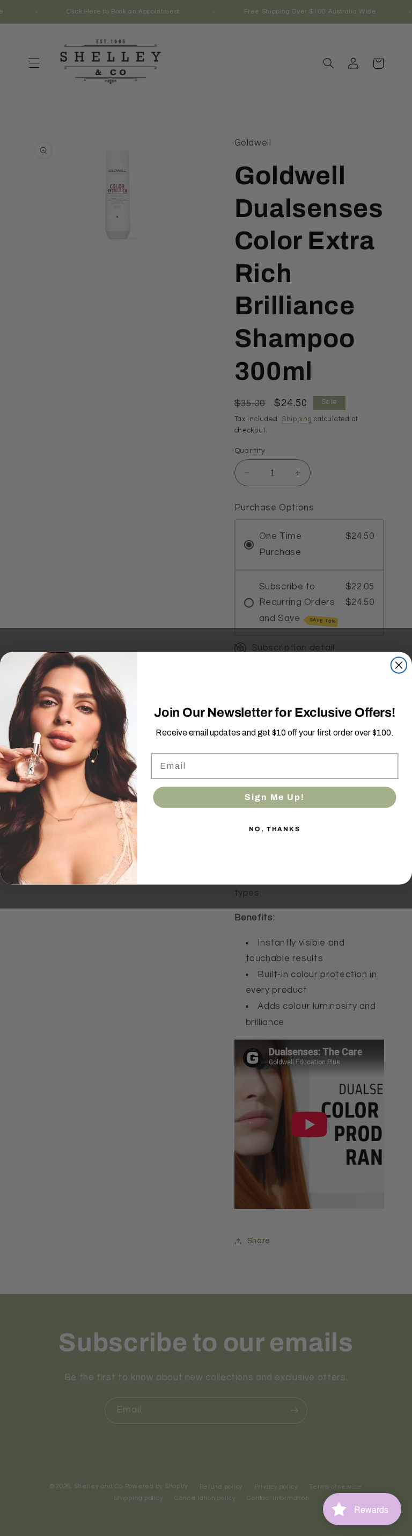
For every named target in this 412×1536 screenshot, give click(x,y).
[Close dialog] (399, 665)
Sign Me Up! (274, 796)
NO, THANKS (274, 828)
